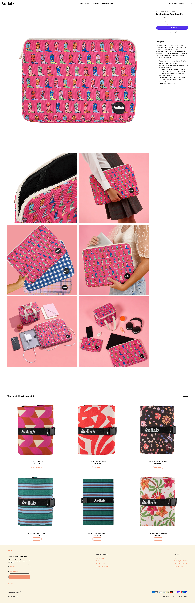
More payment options (172, 32)
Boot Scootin (160, 11)
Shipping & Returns (180, 561)
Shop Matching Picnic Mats (21, 396)
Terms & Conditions (180, 563)
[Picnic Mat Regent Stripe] (36, 501)
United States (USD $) (14, 592)
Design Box (27, 596)
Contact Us (100, 558)
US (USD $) (172, 3)
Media (98, 561)
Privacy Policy (178, 566)
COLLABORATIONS (107, 3)
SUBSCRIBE (19, 577)
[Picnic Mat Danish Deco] (36, 429)
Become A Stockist (102, 566)
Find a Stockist (101, 563)
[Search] (187, 3)
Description (160, 42)
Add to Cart (177, 23)
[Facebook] (8, 584)
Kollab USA (15, 596)
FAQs (175, 558)
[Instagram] (12, 584)
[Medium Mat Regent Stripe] (97, 501)
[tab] (161, 42)
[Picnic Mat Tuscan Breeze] (97, 429)
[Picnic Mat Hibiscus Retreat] (158, 501)
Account (181, 3)
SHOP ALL (96, 3)
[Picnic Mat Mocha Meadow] (158, 429)
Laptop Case (170, 11)
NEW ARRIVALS (85, 3)
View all (185, 396)
